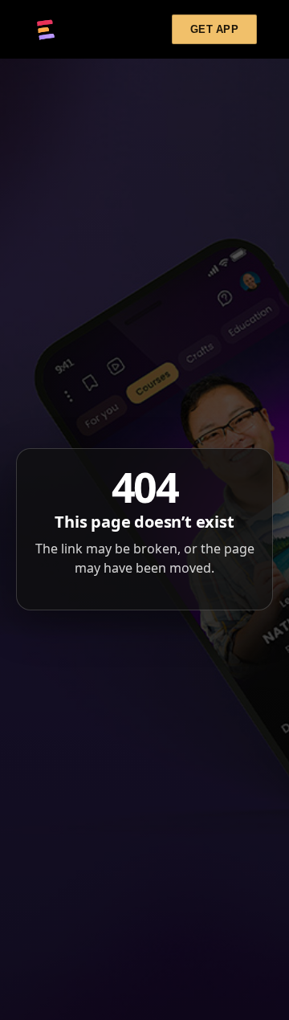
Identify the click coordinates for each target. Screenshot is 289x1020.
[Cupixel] (45, 29)
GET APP (214, 29)
